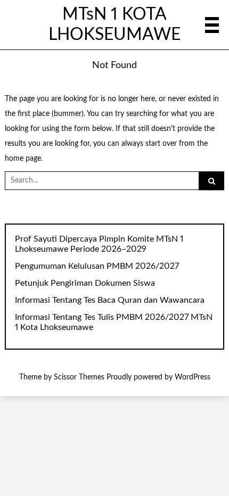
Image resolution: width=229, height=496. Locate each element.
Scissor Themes (79, 377)
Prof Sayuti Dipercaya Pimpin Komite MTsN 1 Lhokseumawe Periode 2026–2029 (99, 244)
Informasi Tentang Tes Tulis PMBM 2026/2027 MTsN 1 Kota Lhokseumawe (113, 322)
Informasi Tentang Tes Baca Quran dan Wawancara (110, 300)
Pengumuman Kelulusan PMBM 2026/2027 (97, 266)
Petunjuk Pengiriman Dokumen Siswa (85, 283)
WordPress (192, 377)
